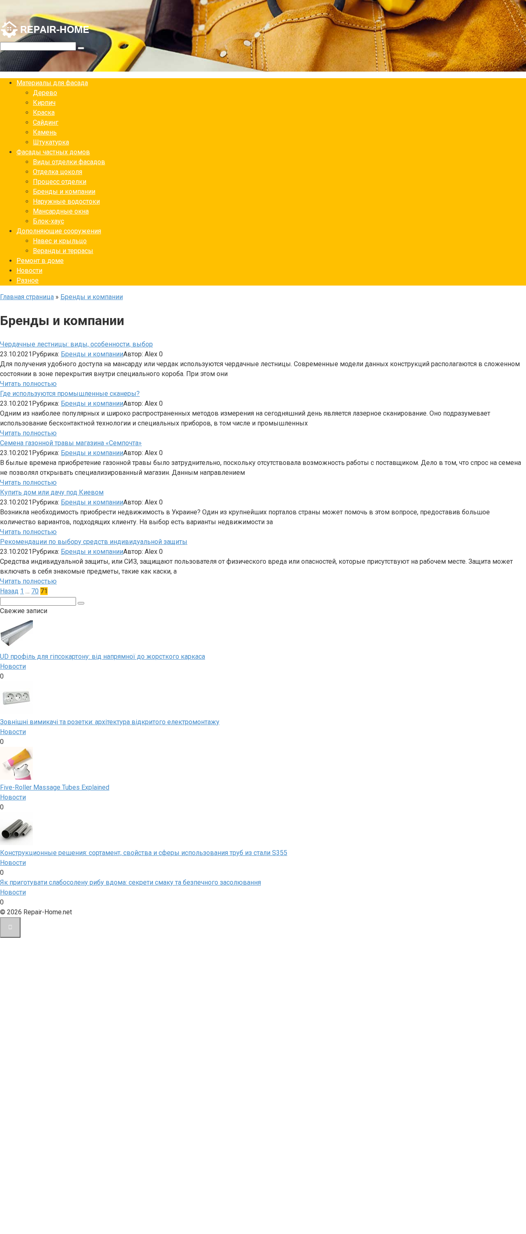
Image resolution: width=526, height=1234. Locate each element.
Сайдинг (45, 122)
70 (35, 591)
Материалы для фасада (52, 83)
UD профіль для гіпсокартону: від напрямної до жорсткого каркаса (102, 656)
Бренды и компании (64, 191)
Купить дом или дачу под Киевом (52, 492)
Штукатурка (51, 142)
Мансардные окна (61, 211)
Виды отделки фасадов (69, 162)
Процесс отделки (59, 182)
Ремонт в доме (40, 261)
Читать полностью (28, 384)
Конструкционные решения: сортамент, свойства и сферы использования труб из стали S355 (143, 853)
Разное (27, 280)
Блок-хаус (48, 221)
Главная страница (27, 297)
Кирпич (44, 103)
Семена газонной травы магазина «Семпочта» (71, 443)
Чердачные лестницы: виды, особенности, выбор (76, 344)
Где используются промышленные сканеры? (70, 393)
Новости (29, 270)
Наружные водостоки (66, 201)
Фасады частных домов (53, 152)
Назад (9, 591)
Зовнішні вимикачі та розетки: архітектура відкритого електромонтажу (109, 722)
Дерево (45, 93)
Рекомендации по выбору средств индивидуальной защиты (93, 542)
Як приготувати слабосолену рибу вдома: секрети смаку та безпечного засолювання (130, 882)
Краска (44, 112)
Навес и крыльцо (60, 241)
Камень (45, 132)
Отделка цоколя (57, 172)
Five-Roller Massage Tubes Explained (54, 787)
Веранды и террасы (63, 251)
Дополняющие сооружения (58, 231)
